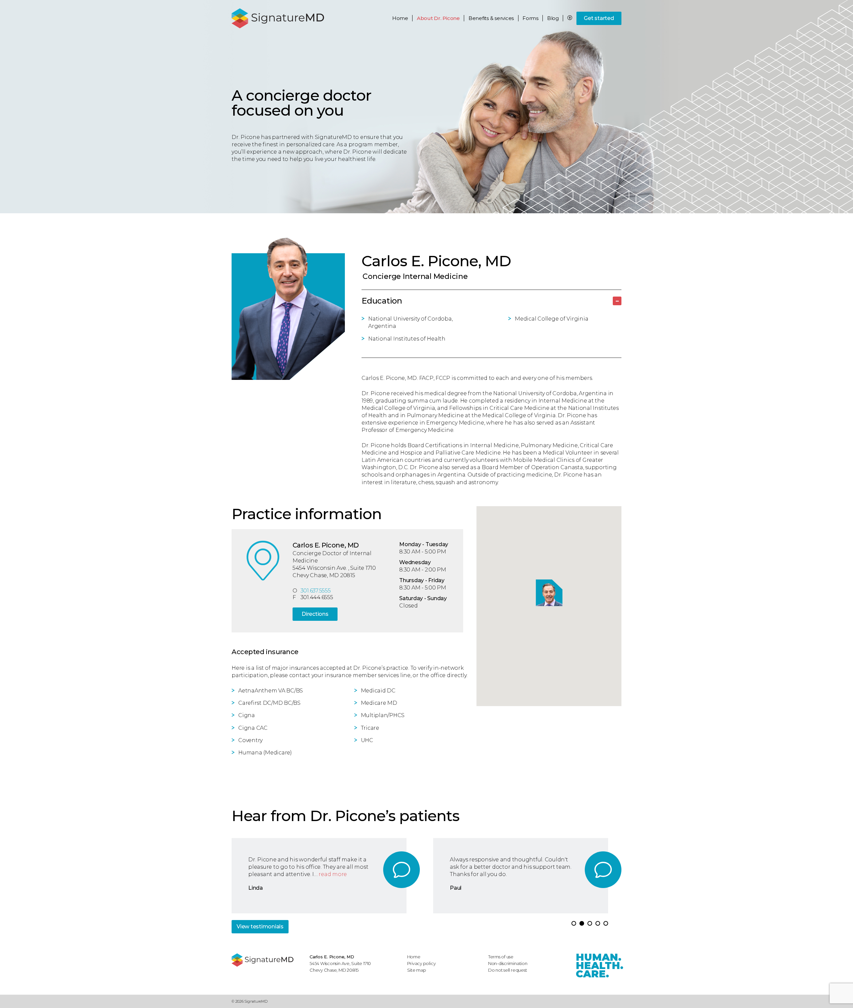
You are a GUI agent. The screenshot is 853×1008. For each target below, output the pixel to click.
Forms (530, 18)
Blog (553, 18)
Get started (599, 18)
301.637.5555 (316, 590)
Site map (416, 970)
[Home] (267, 960)
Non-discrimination (507, 963)
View (260, 926)
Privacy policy (421, 963)
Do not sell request (507, 970)
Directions (315, 614)
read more (333, 874)
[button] (573, 923)
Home (400, 18)
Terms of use (500, 956)
